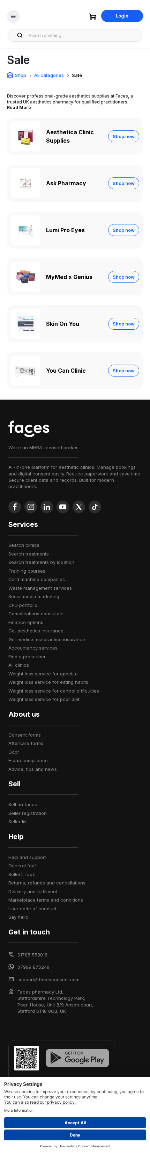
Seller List (18, 821)
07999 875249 (33, 967)
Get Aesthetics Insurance (35, 630)
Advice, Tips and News (32, 769)
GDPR (13, 752)
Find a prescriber (27, 656)
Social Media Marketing (33, 596)
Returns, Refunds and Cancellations (46, 883)
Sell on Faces (22, 804)
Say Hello (18, 917)
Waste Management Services (40, 588)
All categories (49, 75)
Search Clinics (23, 545)
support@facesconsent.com (48, 979)
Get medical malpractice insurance (46, 639)
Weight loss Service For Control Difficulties (53, 691)
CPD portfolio (22, 605)
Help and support (27, 857)
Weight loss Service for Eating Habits (48, 682)
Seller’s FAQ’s (22, 874)
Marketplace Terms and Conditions (45, 900)
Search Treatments (28, 554)
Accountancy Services (33, 648)
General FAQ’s (23, 865)
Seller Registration (27, 813)
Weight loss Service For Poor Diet (44, 699)
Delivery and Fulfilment (32, 891)
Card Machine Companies (36, 579)
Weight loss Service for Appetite (43, 673)
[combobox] (83, 35)
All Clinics (18, 665)
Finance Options (25, 622)
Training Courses (26, 571)
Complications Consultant (36, 613)
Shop (20, 75)
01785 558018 (32, 955)
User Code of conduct (32, 908)
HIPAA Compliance (28, 760)
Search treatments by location (41, 562)
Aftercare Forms (25, 743)
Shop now (124, 136)
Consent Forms (24, 735)
